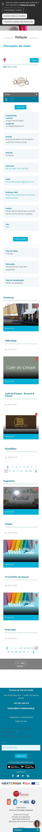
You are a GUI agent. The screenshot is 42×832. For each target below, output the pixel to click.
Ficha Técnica (21, 808)
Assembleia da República (21, 819)
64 (32, 648)
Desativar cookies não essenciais (18, 22)
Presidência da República (21, 817)
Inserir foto (20, 107)
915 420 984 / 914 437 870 (17, 169)
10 (14, 471)
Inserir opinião (20, 239)
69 (20, 652)
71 (28, 652)
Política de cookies (27, 5)
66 (9, 652)
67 (13, 652)
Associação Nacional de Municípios (21, 821)
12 (21, 471)
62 (25, 648)
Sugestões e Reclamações (21, 717)
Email (9, 742)
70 (24, 652)
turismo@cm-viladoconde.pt (21, 708)
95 (27, 471)
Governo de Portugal (21, 814)
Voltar (22, 663)
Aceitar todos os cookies (14, 16)
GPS (7, 227)
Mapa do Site (21, 721)
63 (29, 648)
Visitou (34, 60)
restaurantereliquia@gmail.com (20, 182)
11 (17, 471)
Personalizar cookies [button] (13, 10)
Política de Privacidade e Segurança (21, 810)
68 (16, 652)
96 (30, 471)
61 (21, 648)
